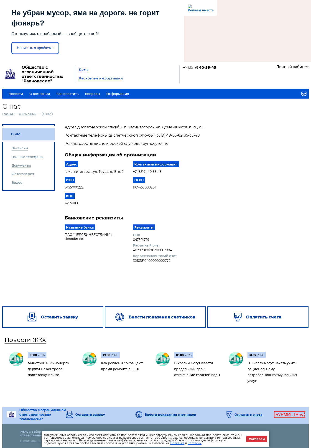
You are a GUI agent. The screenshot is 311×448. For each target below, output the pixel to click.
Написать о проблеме (35, 48)
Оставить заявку (90, 414)
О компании (27, 114)
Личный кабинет (292, 67)
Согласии (194, 443)
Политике (177, 443)
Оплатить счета (249, 414)
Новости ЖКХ (25, 340)
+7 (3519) (199, 67)
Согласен (257, 439)
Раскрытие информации (101, 78)
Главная (7, 114)
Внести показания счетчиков (170, 414)
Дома (84, 69)
